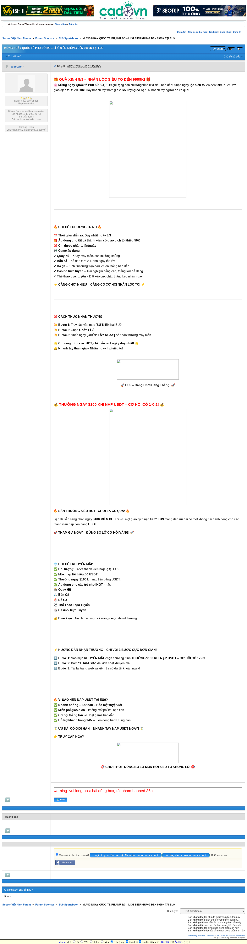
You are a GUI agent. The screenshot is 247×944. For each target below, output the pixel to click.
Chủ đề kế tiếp (232, 56)
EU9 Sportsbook (68, 38)
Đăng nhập (60, 24)
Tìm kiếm (213, 32)
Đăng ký (73, 24)
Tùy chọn (217, 48)
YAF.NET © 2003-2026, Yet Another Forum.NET (226, 936)
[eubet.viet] (26, 91)
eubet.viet (16, 66)
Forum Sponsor (44, 38)
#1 (55, 66)
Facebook (67, 862)
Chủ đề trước (15, 56)
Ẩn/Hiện (178, 942)
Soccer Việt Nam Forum (16, 38)
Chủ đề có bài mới (197, 32)
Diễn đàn (181, 32)
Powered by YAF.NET (196, 936)
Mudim (62, 942)
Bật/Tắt (165, 942)
